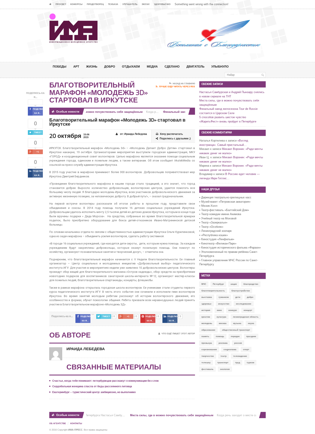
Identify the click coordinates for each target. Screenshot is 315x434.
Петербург (218, 284)
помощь (220, 336)
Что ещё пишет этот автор (178, 333)
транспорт (222, 362)
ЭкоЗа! (146, 4)
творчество (207, 356)
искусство (223, 304)
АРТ (76, 66)
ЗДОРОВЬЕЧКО (162, 4)
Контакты (76, 423)
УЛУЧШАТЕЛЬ (129, 4)
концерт (248, 310)
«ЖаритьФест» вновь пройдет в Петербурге (227, 121)
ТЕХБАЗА (113, 4)
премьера (206, 343)
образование (208, 330)
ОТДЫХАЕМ (131, 66)
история (205, 310)
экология (225, 369)
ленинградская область (245, 317)
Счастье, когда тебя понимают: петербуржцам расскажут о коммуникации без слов (105, 380)
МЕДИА (152, 66)
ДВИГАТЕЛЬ (195, 66)
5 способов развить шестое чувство (222, 117)
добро (250, 297)
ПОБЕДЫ (59, 66)
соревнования (209, 349)
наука (251, 323)
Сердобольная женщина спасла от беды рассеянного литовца (92, 386)
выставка (206, 297)
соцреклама (230, 349)
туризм (250, 362)
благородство (250, 284)
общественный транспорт (236, 330)
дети (237, 297)
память (205, 336)
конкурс (232, 310)
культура (221, 317)
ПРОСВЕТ (61, 4)
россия (238, 343)
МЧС (203, 284)
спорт (246, 349)
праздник (251, 336)
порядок (235, 336)
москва (222, 323)
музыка (237, 323)
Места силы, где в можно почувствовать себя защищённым (97, 111)
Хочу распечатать (171, 134)
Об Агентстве (57, 423)
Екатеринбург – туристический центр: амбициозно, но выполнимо (94, 392)
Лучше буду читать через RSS (177, 86)
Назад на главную (184, 83)
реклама (223, 343)
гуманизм (224, 297)
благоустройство (240, 290)
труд (237, 362)
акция (234, 284)
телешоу (206, 362)
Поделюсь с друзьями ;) (175, 138)
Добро (109, 66)
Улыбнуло (220, 66)
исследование (243, 304)
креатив (205, 317)
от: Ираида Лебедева (133, 134)
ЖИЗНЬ (91, 66)
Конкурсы (76, 4)
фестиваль (207, 369)
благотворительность (213, 290)
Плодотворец (95, 4)
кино (219, 310)
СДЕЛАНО (172, 66)
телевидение (240, 356)
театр (223, 356)
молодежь (206, 323)
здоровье (206, 304)
